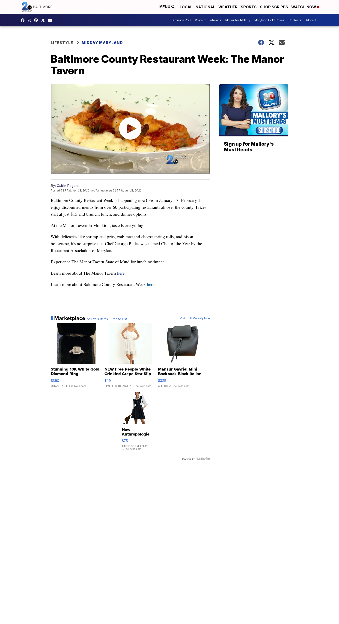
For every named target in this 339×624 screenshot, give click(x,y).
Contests (294, 20)
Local (186, 7)
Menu (165, 7)
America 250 (181, 20)
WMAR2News (37, 20)
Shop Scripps (274, 7)
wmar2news (30, 20)
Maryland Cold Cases (269, 20)
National (205, 7)
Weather (228, 7)
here (121, 273)
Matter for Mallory (237, 20)
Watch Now (304, 7)
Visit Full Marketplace (195, 318)
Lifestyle (62, 42)
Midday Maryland (102, 42)
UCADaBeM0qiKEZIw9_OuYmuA (51, 20)
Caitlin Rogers (68, 185)
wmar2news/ (24, 20)
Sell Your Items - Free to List (107, 319)
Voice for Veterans (208, 20)
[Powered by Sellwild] (203, 458)
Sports (249, 7)
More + (311, 20)
